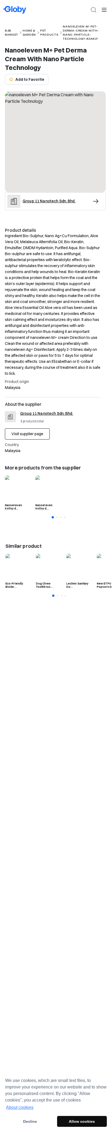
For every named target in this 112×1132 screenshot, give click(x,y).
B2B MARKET (11, 32)
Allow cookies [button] (82, 1121)
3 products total (32, 421)
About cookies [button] (19, 1107)
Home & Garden (29, 32)
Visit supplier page (27, 433)
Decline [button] (30, 1121)
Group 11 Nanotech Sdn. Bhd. (46, 413)
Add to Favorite (29, 79)
